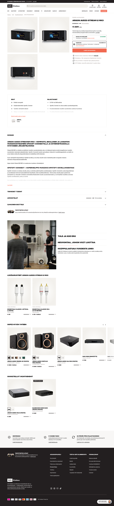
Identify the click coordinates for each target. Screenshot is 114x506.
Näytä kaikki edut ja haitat (18, 116)
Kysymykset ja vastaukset (56, 461)
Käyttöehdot (53, 472)
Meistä (71, 461)
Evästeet (91, 472)
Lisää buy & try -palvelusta (83, 442)
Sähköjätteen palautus (94, 467)
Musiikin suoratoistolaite (78, 17)
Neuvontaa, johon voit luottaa (76, 250)
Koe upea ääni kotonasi (94, 461)
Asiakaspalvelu (87, 1)
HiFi (13, 14)
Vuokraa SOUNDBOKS (94, 464)
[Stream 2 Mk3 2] (54, 34)
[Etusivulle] (13, 6)
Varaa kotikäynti (103, 1)
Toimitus (52, 469)
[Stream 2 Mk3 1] (22, 34)
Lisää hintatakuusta (17, 442)
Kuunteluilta (72, 467)
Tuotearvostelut (93, 469)
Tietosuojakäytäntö (54, 475)
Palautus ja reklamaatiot (56, 464)
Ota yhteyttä (53, 458)
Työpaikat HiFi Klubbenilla (76, 472)
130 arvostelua (85, 23)
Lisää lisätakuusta (53, 442)
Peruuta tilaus (53, 467)
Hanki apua (61, 212)
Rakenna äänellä (95, 1)
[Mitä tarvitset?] (110, 502)
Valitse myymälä (90, 38)
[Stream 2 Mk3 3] (22, 72)
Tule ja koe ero (67, 233)
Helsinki (96, 55)
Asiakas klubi (73, 464)
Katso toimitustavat (80, 45)
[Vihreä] (23, 358)
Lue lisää (97, 32)
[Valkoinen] (20, 358)
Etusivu (9, 14)
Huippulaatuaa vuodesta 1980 (76, 256)
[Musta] (9, 358)
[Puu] (12, 358)
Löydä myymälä (73, 458)
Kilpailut (71, 469)
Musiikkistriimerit (19, 14)
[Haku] (28, 6)
